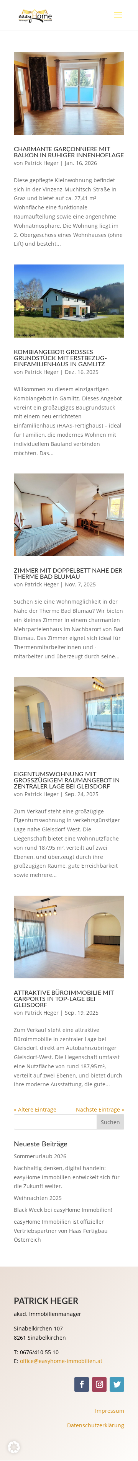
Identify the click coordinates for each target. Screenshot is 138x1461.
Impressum (109, 1410)
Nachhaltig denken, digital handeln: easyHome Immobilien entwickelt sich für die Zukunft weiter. (67, 1177)
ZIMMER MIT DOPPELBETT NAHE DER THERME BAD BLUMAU (68, 574)
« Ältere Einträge (35, 1109)
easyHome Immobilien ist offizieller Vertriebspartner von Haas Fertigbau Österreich (61, 1231)
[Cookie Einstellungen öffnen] (14, 1451)
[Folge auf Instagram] (99, 1384)
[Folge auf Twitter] (117, 1384)
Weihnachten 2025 (38, 1197)
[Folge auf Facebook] (81, 1384)
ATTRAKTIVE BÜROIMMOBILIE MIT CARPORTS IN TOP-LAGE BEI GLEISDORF (64, 999)
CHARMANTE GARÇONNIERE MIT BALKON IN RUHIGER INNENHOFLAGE (69, 152)
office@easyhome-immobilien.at (61, 1361)
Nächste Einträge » (100, 1109)
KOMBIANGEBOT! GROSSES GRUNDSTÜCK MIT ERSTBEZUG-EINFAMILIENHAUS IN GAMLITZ (60, 358)
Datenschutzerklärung (95, 1425)
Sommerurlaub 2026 (40, 1156)
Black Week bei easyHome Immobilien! (63, 1209)
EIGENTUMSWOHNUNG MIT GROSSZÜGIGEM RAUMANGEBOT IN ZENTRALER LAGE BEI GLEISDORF (67, 780)
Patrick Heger (42, 163)
